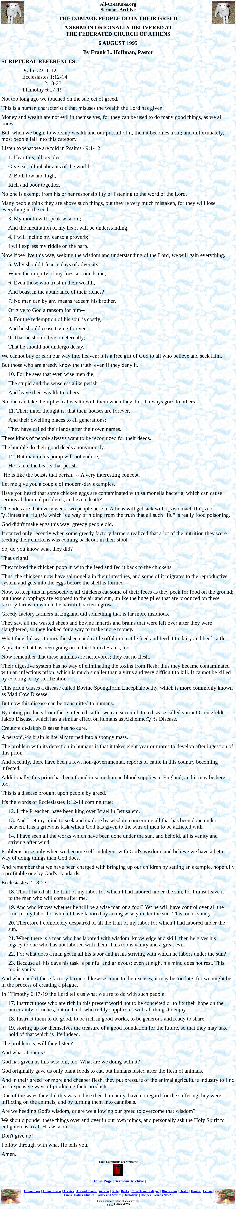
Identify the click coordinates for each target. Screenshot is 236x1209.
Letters (208, 1191)
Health (184, 1191)
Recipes (146, 1195)
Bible (115, 1191)
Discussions (169, 1191)
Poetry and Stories (108, 1195)
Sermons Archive (129, 1181)
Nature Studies (84, 1195)
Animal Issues (52, 1191)
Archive (68, 1191)
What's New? (162, 1195)
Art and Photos (86, 1191)
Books (125, 1191)
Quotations (131, 1195)
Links (68, 1195)
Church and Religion (145, 1191)
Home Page (102, 1181)
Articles (104, 1191)
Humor (196, 1191)
